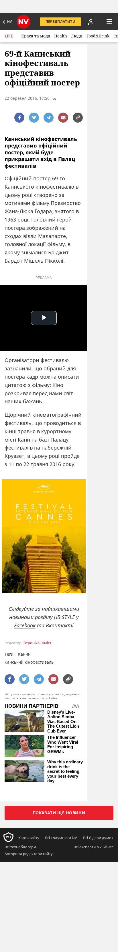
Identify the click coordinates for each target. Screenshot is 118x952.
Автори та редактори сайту (29, 853)
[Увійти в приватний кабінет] (91, 21)
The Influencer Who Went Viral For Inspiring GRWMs (62, 744)
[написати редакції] (63, 118)
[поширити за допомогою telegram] (49, 118)
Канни (24, 654)
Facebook (25, 625)
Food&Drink (97, 36)
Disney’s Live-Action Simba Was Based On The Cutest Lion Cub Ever (63, 721)
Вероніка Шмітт (37, 642)
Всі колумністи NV (61, 837)
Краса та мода (35, 36)
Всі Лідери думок (98, 837)
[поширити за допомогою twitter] (34, 118)
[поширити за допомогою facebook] (19, 118)
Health (60, 36)
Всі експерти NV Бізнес (93, 846)
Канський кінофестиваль (29, 662)
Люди (76, 36)
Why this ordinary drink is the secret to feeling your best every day (65, 771)
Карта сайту (28, 837)
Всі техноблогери (20, 846)
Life (9, 36)
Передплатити (60, 21)
